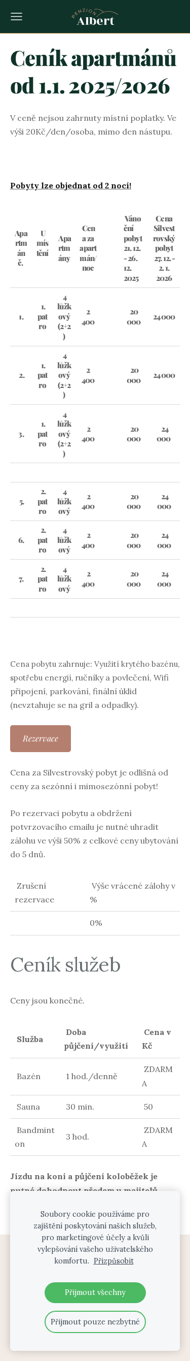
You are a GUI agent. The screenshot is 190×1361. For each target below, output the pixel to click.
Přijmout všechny (95, 1292)
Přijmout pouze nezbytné (95, 1321)
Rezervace (40, 738)
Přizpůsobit (114, 1261)
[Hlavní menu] (16, 16)
